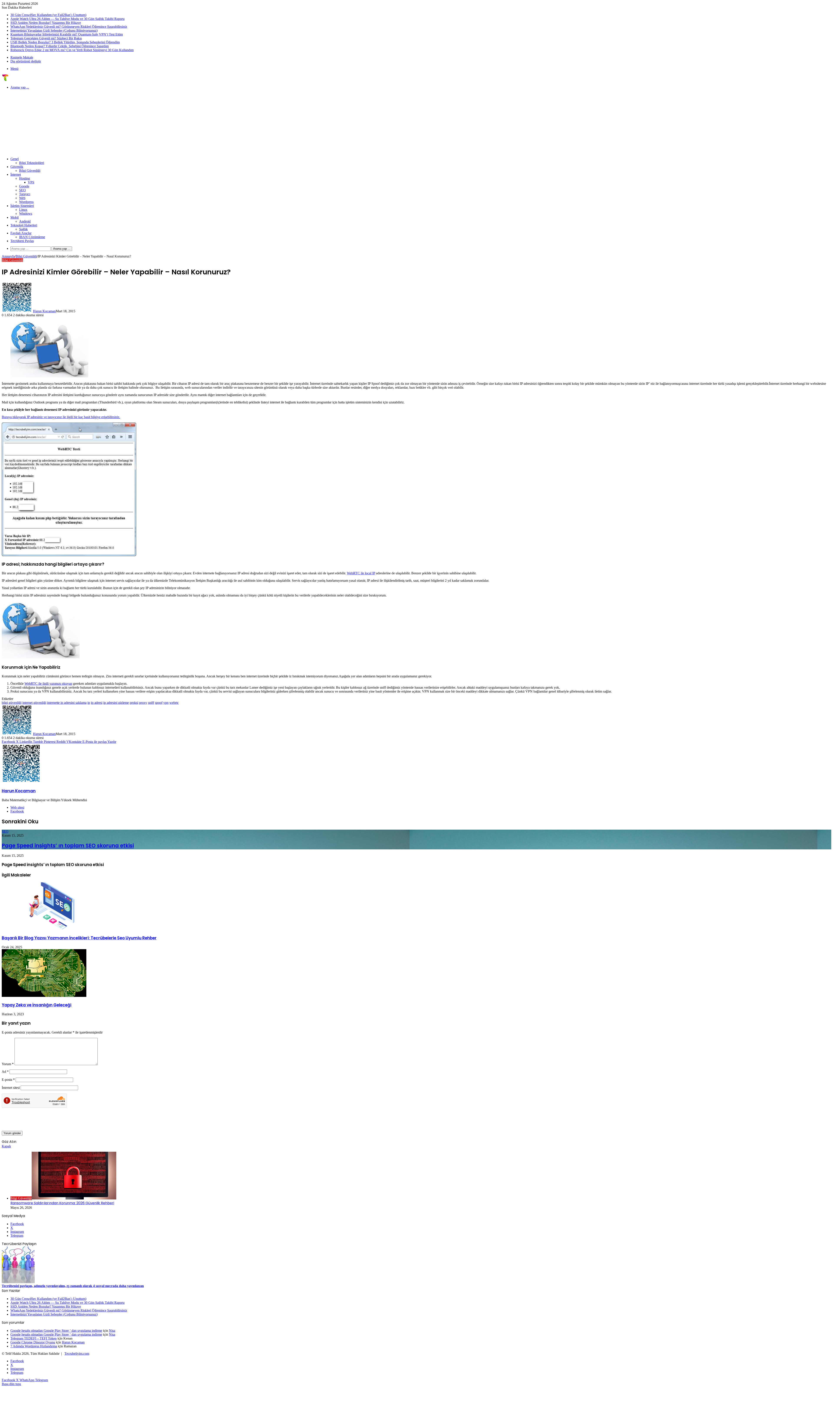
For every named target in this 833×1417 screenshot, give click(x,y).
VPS (31, 182)
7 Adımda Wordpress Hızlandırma (33, 1346)
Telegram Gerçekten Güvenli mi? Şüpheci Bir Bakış (46, 38)
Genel (14, 159)
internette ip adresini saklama (67, 702)
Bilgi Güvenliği (29, 170)
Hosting (24, 178)
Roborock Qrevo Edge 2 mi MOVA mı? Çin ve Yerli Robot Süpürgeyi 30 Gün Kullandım (72, 50)
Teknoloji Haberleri (23, 225)
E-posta (8, 1079)
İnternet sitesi (11, 1087)
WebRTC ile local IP (361, 573)
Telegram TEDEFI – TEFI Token (33, 1338)
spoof (158, 702)
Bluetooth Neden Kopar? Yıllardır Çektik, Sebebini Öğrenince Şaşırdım (59, 46)
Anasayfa (8, 256)
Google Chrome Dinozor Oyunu (32, 1342)
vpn (166, 702)
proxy (143, 702)
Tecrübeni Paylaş (22, 241)
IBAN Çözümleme (32, 237)
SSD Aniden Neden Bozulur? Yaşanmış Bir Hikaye (45, 23)
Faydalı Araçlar (20, 233)
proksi (134, 702)
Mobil (14, 217)
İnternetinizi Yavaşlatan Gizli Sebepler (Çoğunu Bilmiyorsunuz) (54, 30)
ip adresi (96, 702)
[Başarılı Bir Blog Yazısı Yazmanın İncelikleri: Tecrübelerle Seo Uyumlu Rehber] (44, 929)
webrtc (174, 702)
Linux (23, 209)
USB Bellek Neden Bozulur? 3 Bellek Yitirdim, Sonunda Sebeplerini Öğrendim (65, 42)
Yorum (8, 1064)
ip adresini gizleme (116, 702)
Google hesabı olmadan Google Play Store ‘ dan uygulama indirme (56, 1330)
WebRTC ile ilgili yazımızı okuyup (48, 683)
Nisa (112, 1330)
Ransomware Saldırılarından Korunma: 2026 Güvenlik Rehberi (62, 1203)
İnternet (15, 174)
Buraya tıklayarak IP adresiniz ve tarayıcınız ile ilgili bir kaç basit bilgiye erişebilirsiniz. (61, 417)
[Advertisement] (416, 123)
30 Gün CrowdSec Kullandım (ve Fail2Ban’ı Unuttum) (48, 15)
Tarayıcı (24, 194)
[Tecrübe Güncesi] (5, 80)
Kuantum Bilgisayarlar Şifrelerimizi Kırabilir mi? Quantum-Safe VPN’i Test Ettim (66, 34)
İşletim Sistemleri (22, 206)
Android (25, 221)
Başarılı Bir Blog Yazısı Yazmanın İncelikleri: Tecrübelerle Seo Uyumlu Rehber (79, 938)
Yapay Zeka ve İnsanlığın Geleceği (36, 1005)
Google (24, 186)
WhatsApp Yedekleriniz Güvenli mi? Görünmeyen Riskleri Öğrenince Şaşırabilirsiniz (68, 26)
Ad (5, 1071)
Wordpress (26, 202)
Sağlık (23, 229)
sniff (151, 702)
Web (22, 198)
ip (88, 702)
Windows (25, 213)
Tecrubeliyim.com (76, 1353)
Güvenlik (16, 167)
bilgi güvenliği (11, 702)
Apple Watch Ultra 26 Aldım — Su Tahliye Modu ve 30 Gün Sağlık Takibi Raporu (67, 19)
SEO (22, 190)
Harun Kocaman (44, 311)
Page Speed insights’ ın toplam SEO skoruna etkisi (68, 845)
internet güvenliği (34, 702)
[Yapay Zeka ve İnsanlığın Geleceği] (44, 996)
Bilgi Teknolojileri (31, 163)
